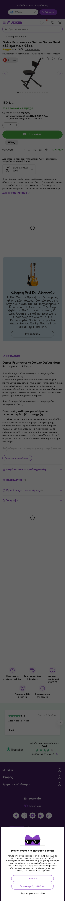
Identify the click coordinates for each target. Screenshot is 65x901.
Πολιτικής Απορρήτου (39, 870)
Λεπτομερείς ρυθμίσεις (32, 886)
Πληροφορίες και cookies (32, 893)
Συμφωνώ (32, 878)
